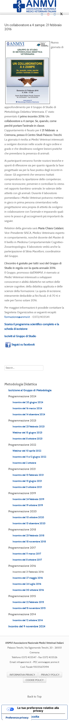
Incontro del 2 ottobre (24, 462)
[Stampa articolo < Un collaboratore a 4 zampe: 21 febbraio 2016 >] (59, 35)
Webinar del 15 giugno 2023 (27, 432)
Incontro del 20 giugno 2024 (28, 402)
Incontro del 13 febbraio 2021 (28, 475)
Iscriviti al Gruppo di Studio (20, 336)
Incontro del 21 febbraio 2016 (28, 571)
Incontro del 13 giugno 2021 (27, 481)
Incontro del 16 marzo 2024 (27, 408)
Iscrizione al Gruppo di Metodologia (29, 390)
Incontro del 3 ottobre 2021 (27, 487)
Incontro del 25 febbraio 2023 (29, 426)
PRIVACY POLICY (50, 674)
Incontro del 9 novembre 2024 (26, 626)
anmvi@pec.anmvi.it (48, 662)
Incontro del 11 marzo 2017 (27, 553)
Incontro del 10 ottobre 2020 (28, 517)
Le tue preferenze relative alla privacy (38, 709)
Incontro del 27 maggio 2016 (28, 577)
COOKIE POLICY (35, 680)
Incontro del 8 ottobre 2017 (27, 559)
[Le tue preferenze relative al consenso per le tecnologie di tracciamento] (17, 717)
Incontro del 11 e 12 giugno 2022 (29, 456)
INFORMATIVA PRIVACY (22, 674)
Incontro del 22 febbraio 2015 (28, 602)
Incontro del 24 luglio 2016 (27, 583)
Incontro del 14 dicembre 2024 (29, 414)
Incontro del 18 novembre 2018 (29, 541)
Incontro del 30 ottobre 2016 (28, 590)
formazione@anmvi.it (17, 317)
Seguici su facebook (23, 344)
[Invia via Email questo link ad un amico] (63, 35)
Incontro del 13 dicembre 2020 (29, 523)
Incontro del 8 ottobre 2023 (27, 438)
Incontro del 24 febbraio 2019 (28, 499)
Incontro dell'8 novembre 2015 (29, 608)
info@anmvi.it (24, 662)
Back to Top (34, 696)
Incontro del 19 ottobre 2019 (28, 505)
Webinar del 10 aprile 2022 (27, 450)
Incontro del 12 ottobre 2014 (28, 620)
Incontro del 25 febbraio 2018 (28, 535)
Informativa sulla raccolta (21, 716)
